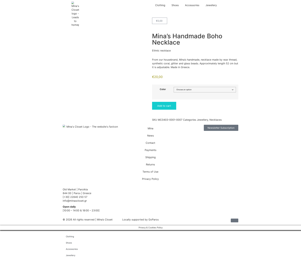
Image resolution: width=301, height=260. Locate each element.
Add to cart (164, 105)
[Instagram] (194, 138)
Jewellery (211, 5)
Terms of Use (150, 171)
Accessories (192, 5)
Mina (150, 128)
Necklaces (215, 119)
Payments (150, 150)
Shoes (175, 5)
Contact (150, 142)
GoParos (153, 219)
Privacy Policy (150, 178)
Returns (150, 164)
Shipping (150, 157)
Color (163, 89)
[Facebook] (186, 138)
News (150, 135)
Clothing (160, 5)
